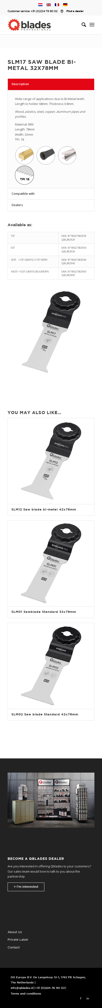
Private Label (18, 940)
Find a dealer (75, 11)
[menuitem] (81, 24)
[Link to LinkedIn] (87, 998)
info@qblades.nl (22, 988)
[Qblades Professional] (42, 24)
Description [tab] (20, 84)
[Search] (81, 24)
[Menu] (91, 24)
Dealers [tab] (17, 205)
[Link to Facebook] (80, 998)
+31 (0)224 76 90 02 (44, 11)
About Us (15, 932)
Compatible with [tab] (23, 193)
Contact (14, 947)
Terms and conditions (26, 993)
